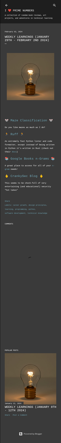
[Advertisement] (30, 321)
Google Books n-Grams (30, 158)
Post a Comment (20, 415)
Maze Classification (29, 120)
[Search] (54, 5)
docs (14, 152)
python (32, 209)
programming (21, 209)
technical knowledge (37, 213)
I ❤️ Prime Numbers (19, 10)
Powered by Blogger (33, 434)
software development (15, 213)
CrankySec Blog (24, 176)
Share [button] (7, 201)
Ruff (14, 134)
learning (9, 209)
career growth (20, 205)
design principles (37, 205)
